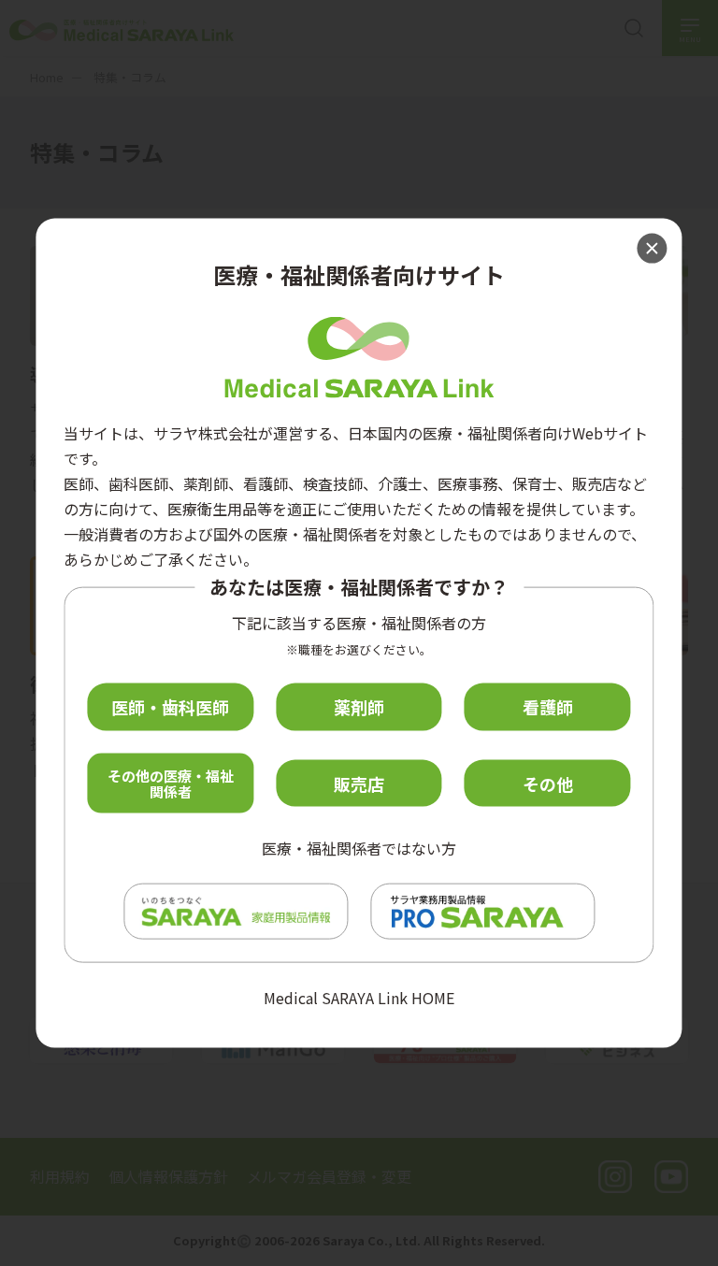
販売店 (359, 782)
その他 (548, 782)
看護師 (548, 707)
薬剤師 (359, 707)
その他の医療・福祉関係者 (171, 782)
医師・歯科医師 (170, 707)
